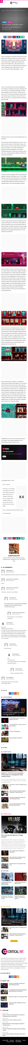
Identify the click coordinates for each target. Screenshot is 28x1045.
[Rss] (18, 693)
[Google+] (15, 693)
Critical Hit (5, 1040)
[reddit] (12, 37)
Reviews (10, 22)
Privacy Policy (10, 1041)
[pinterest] (14, 37)
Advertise (18, 1040)
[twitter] (7, 37)
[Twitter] (12, 693)
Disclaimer (18, 1041)
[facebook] (5, 37)
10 (10, 29)
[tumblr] (18, 37)
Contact (12, 1040)
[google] (9, 37)
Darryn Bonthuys (6, 27)
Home (3, 10)
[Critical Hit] (14, 2)
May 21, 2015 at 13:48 (10, 571)
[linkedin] (16, 37)
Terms (24, 1040)
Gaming (7, 10)
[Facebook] (10, 693)
